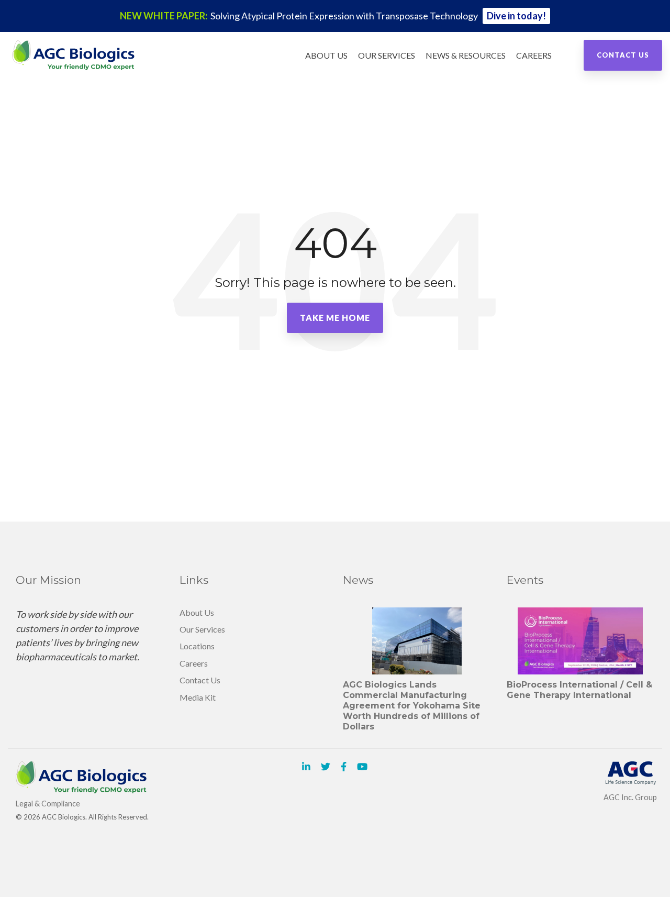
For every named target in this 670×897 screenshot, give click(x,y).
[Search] (565, 55)
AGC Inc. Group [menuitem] (630, 797)
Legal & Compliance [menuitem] (48, 803)
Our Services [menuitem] (202, 629)
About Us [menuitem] (197, 612)
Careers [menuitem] (194, 663)
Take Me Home (335, 318)
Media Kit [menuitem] (198, 697)
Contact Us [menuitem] (200, 680)
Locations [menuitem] (197, 646)
